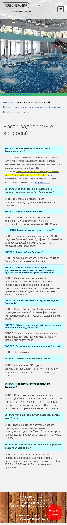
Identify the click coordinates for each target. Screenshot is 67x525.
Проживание (22, 515)
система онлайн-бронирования (18, 94)
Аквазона (8, 102)
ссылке (54, 408)
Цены (45, 519)
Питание (36, 515)
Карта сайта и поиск (34, 523)
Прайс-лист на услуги (15, 112)
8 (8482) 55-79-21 (42, 182)
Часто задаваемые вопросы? (33, 102)
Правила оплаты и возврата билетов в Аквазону (31, 107)
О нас (10, 515)
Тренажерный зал (30, 519)
